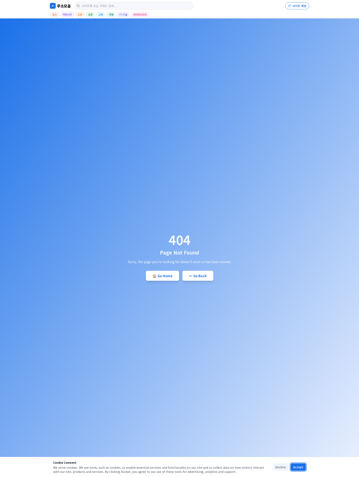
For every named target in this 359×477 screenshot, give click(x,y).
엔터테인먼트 (140, 14)
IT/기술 (123, 14)
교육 (100, 14)
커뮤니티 (67, 14)
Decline (280, 467)
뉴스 (54, 14)
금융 (90, 14)
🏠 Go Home (162, 275)
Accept (298, 467)
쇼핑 (80, 14)
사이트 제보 (299, 6)
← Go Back (198, 275)
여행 (111, 14)
